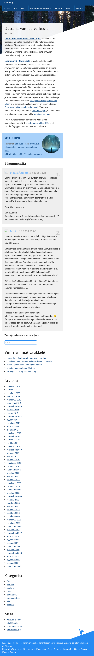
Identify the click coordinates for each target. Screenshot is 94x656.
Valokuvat (58, 8)
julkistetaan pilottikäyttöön (37, 122)
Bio (16, 143)
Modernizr (67, 648)
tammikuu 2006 (14, 566)
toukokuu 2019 (13, 396)
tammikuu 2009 (14, 489)
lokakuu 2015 (13, 409)
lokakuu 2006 (13, 556)
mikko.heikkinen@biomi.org (42, 642)
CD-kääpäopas (38, 110)
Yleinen (10, 604)
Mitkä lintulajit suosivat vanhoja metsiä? (25, 364)
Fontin (13, 652)
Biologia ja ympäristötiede (39, 8)
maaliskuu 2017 (14, 399)
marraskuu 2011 (14, 436)
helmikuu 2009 (13, 486)
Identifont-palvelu (41, 113)
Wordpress (17, 648)
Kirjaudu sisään (14, 619)
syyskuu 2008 (13, 502)
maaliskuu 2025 (14, 386)
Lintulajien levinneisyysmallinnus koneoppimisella (29, 361)
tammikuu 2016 (14, 402)
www (7, 150)
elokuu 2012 (12, 429)
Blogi (15, 8)
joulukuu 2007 (13, 529)
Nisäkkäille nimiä (13, 154)
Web (22, 8)
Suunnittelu (12, 594)
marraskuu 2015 (14, 406)
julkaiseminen (11, 146)
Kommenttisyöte (14, 626)
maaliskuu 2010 (14, 462)
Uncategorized (13, 597)
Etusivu (7, 8)
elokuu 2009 (12, 476)
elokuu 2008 (12, 506)
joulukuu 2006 (13, 549)
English (10, 587)
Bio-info (10, 584)
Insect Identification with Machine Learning (26, 357)
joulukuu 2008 (13, 492)
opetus (21, 146)
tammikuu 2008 (14, 526)
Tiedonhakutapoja (33, 154)
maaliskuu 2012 (14, 432)
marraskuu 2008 (14, 496)
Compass (57, 648)
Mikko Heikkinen (12, 137)
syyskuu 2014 (13, 419)
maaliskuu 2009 (14, 482)
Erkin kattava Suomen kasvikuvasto (21, 107)
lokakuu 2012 (13, 426)
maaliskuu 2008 (14, 519)
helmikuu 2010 (13, 466)
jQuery (77, 648)
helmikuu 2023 (13, 392)
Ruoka (68, 8)
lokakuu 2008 (13, 499)
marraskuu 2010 (14, 449)
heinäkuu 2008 (13, 509)
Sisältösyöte (12, 622)
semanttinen (31, 146)
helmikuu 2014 (13, 422)
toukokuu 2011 (13, 439)
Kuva (9, 591)
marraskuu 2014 (14, 416)
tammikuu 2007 (14, 546)
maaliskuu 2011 (14, 446)
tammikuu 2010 (14, 469)
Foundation (41, 648)
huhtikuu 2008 (13, 516)
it (38, 143)
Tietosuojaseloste (63, 642)
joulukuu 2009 (13, 472)
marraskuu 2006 (14, 552)
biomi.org (8, 2)
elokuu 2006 (12, 562)
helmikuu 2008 (13, 522)
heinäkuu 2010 (13, 459)
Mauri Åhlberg (19, 172)
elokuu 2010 (12, 456)
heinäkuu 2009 (13, 479)
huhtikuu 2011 (13, 442)
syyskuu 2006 (13, 559)
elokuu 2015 (12, 412)
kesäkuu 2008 (13, 512)
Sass (50, 648)
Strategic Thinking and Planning (21, 371)
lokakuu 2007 (13, 536)
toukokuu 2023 (13, 389)
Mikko (13, 231)
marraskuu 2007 (14, 532)
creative (33, 143)
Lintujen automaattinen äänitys (21, 367)
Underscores (29, 648)
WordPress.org (14, 629)
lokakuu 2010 (13, 452)
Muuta (78, 8)
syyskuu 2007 (13, 539)
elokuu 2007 (12, 542)
